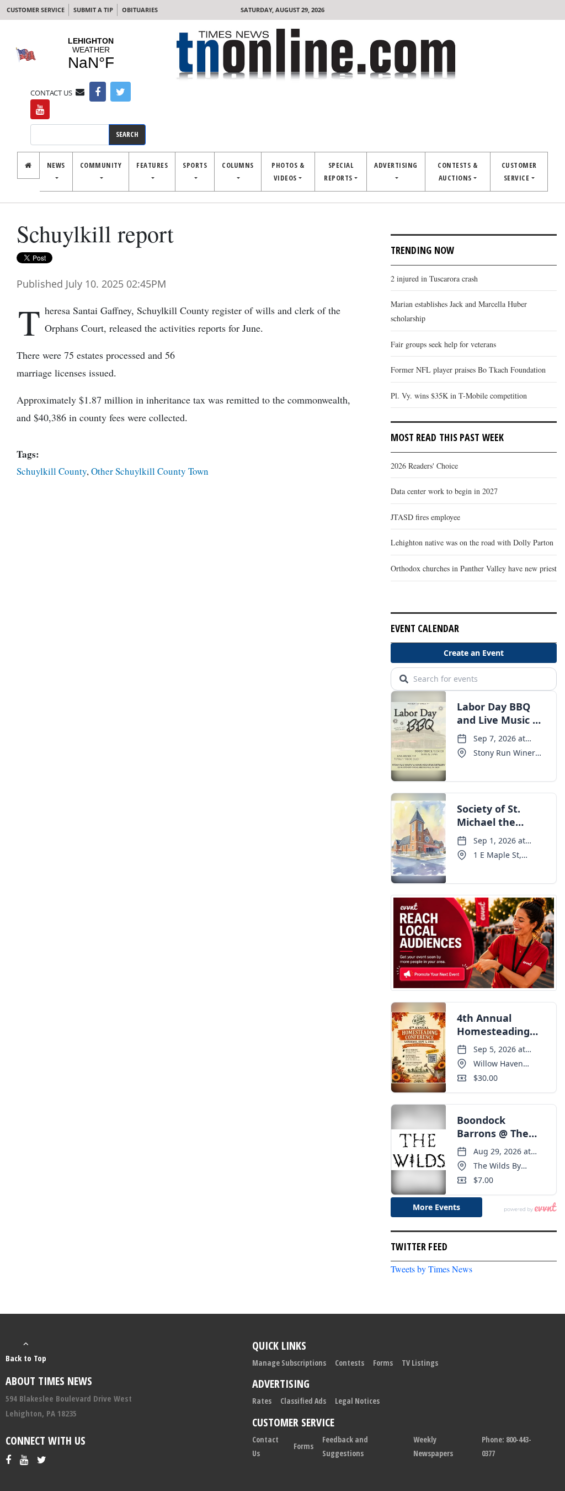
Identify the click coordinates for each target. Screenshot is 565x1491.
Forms (383, 1362)
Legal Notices (357, 1401)
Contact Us (265, 1446)
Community (101, 165)
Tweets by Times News (431, 1269)
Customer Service (36, 10)
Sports (195, 165)
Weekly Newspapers (433, 1446)
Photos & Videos (287, 171)
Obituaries (140, 10)
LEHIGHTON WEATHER (91, 54)
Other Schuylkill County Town (150, 471)
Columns (238, 165)
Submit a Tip (93, 10)
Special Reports (338, 171)
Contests (349, 1362)
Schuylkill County (52, 471)
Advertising (396, 165)
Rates (261, 1401)
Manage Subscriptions (289, 1362)
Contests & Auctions (457, 171)
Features (152, 165)
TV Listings (420, 1362)
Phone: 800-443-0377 (506, 1446)
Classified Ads (303, 1401)
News (56, 165)
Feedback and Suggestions (345, 1446)
